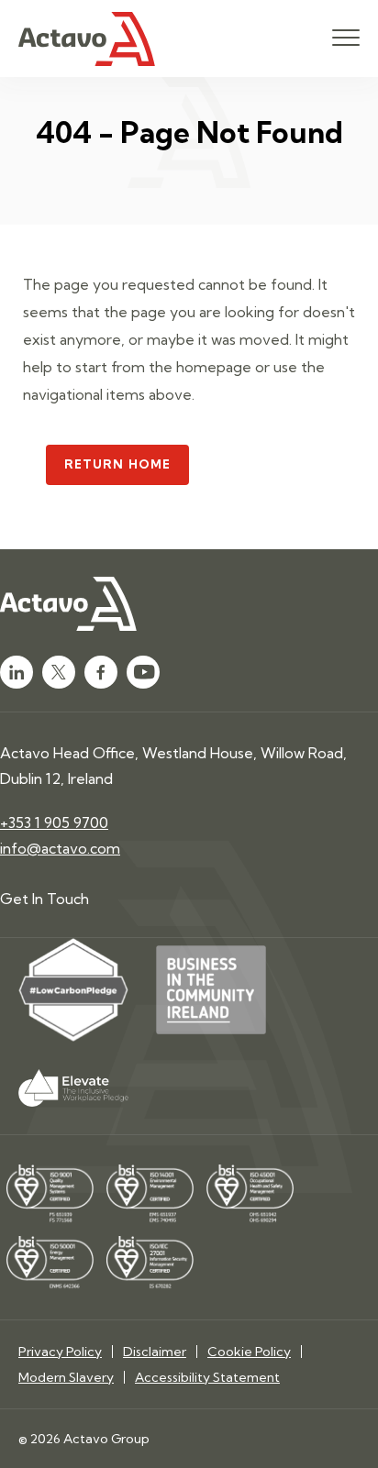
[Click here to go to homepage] (86, 39)
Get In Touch (44, 898)
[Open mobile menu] (346, 38)
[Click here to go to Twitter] (58, 672)
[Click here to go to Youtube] (143, 672)
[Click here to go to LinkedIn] (16, 672)
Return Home (117, 464)
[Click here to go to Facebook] (101, 672)
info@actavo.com (60, 848)
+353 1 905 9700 (54, 822)
